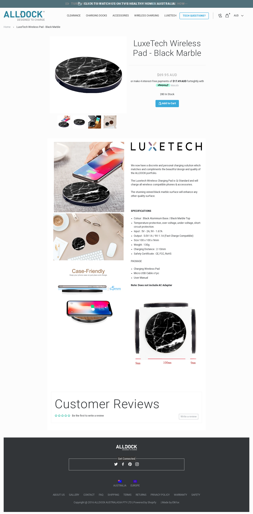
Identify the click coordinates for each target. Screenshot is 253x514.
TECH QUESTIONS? (194, 15)
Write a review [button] (189, 416)
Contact (89, 494)
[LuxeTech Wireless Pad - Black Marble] (65, 121)
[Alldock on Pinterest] (130, 464)
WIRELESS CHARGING (146, 15)
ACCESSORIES (121, 15)
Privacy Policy (160, 494)
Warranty (180, 494)
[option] (88, 74)
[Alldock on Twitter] (116, 464)
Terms (127, 494)
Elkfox (175, 502)
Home (7, 27)
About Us (59, 494)
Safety (195, 494)
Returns (141, 494)
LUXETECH (170, 15)
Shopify (152, 502)
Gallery (74, 494)
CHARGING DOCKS (96, 15)
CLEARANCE (74, 15)
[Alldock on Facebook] (123, 464)
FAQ (101, 494)
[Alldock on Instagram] (137, 464)
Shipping (113, 494)
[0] (227, 16)
